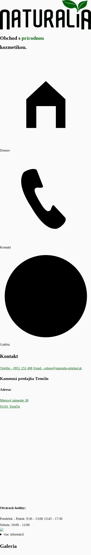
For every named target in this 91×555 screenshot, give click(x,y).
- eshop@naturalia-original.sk (57, 368)
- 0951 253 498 (16, 368)
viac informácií (14, 534)
